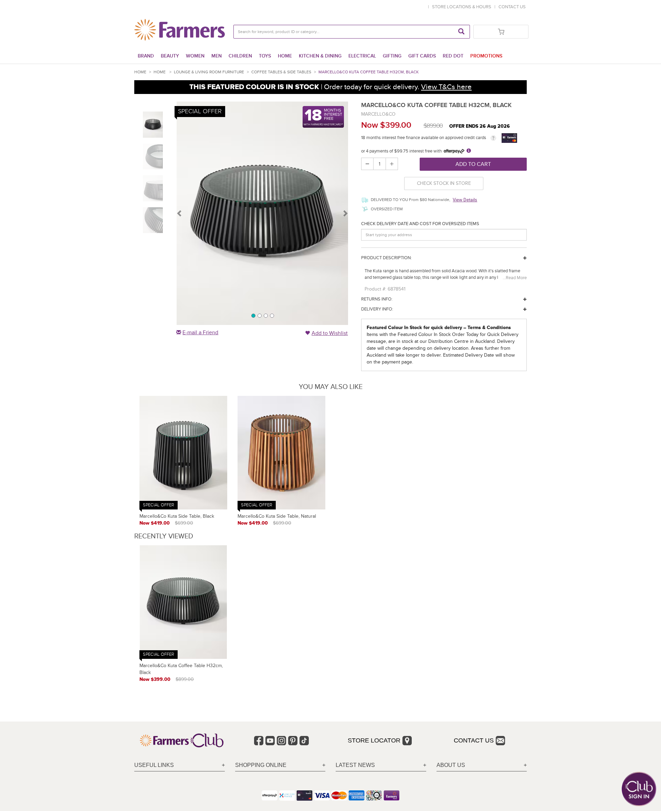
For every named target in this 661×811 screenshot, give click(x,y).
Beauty (170, 56)
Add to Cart (473, 164)
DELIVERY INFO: (377, 309)
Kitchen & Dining (320, 56)
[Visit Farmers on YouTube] (270, 740)
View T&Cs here (446, 87)
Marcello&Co (378, 114)
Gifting (392, 56)
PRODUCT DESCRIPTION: (386, 258)
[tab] (179, 765)
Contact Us (474, 740)
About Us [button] (451, 765)
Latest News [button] (355, 765)
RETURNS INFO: (376, 299)
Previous (179, 213)
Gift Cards (422, 56)
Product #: (375, 289)
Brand (146, 56)
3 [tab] (265, 315)
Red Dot (453, 56)
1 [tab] (253, 315)
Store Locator (374, 740)
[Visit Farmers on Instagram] (281, 740)
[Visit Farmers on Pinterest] (292, 740)
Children (240, 56)
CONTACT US (512, 7)
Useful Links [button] (154, 765)
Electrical (362, 56)
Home (285, 56)
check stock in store (444, 183)
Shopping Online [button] (260, 765)
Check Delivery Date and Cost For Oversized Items (420, 224)
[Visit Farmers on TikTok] (304, 740)
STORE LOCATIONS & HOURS (462, 7)
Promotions (486, 56)
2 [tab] (259, 315)
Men (216, 56)
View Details (465, 199)
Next (345, 213)
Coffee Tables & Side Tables (281, 72)
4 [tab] (271, 315)
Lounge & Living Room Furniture (209, 72)
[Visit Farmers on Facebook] (258, 740)
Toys (265, 56)
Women (195, 56)
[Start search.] (461, 32)
